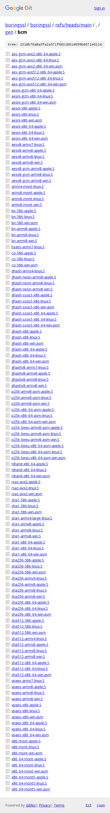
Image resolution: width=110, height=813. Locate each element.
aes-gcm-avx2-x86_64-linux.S (35, 60)
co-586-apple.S (24, 253)
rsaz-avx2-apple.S (26, 481)
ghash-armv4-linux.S (28, 270)
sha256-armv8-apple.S (30, 584)
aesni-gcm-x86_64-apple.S (33, 90)
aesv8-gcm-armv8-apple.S (33, 168)
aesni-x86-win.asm (27, 120)
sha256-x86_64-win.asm (31, 614)
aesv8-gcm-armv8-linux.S (32, 174)
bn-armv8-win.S (24, 240)
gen (9, 32)
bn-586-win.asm (25, 222)
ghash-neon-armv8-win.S (32, 289)
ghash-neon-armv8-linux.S (33, 282)
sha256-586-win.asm (29, 572)
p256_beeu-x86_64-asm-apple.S (38, 445)
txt (88, 805)
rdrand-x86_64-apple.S (30, 463)
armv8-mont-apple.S (28, 192)
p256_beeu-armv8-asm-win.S (35, 439)
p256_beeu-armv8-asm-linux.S (36, 433)
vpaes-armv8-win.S (27, 698)
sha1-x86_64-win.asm (29, 554)
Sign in (99, 8)
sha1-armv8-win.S (26, 536)
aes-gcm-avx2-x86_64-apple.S (36, 53)
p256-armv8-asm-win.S (31, 403)
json (101, 805)
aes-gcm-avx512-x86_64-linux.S (37, 78)
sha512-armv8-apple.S (30, 644)
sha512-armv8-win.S (28, 656)
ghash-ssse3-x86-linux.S (31, 301)
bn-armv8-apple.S (26, 228)
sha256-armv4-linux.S (29, 578)
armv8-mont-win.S (27, 204)
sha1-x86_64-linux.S (28, 548)
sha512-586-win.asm (29, 632)
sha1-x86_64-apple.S (28, 542)
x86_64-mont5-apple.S (30, 777)
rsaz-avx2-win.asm (27, 493)
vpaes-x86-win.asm (27, 716)
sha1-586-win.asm (27, 512)
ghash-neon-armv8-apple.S (34, 277)
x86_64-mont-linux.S (28, 765)
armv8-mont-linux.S (28, 198)
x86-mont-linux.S (25, 746)
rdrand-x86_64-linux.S (29, 469)
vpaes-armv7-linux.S (28, 680)
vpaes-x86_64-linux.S (29, 729)
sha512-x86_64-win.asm (31, 674)
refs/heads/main (73, 25)
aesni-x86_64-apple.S (29, 126)
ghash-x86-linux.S (26, 337)
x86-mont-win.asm (27, 753)
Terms (59, 805)
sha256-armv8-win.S (28, 596)
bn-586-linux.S (23, 216)
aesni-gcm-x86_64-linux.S (32, 96)
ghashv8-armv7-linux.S (30, 367)
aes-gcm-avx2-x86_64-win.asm (37, 66)
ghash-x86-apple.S (27, 331)
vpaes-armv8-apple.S (29, 686)
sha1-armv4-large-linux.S (32, 518)
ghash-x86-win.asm (27, 343)
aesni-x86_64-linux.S (28, 132)
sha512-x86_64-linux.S (30, 668)
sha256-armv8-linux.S (29, 590)
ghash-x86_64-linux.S (29, 355)
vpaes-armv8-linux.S (28, 692)
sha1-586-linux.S (25, 505)
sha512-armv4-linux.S (29, 638)
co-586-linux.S (23, 258)
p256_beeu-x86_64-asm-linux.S (37, 451)
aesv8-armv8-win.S (27, 162)
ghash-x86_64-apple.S (29, 349)
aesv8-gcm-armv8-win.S (31, 180)
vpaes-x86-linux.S (26, 710)
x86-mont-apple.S (26, 741)
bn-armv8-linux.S (25, 234)
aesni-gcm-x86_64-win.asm (34, 102)
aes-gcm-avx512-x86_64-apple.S (38, 72)
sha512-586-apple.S (28, 620)
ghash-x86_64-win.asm (30, 361)
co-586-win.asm (25, 265)
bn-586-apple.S (24, 210)
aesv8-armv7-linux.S (28, 144)
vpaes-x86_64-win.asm (30, 734)
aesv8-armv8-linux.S (28, 156)
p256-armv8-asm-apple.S (32, 391)
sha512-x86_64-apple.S (30, 662)
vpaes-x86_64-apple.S (29, 722)
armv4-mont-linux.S (28, 186)
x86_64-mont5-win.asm (31, 789)
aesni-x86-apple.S (26, 108)
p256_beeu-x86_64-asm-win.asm (38, 457)
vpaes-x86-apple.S (26, 704)
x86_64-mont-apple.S (29, 758)
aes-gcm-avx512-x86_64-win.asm (39, 84)
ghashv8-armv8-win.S (29, 385)
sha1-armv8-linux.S (27, 530)
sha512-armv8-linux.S (29, 650)
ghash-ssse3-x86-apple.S (32, 294)
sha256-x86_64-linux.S (30, 608)
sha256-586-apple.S (28, 560)
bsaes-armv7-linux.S (28, 246)
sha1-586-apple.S (26, 499)
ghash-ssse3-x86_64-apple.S (35, 313)
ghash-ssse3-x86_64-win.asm (36, 325)
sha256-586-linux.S (27, 566)
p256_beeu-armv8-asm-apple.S (37, 427)
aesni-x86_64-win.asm (30, 138)
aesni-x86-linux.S (25, 114)
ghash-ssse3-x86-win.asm (33, 307)
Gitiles (31, 805)
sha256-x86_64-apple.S (30, 602)
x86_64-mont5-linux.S (29, 783)
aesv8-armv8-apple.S (29, 150)
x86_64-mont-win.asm (30, 771)
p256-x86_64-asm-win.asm (34, 421)
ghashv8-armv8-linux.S (30, 379)
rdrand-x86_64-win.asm (31, 475)
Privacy (45, 805)
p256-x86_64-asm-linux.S (32, 415)
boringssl (15, 25)
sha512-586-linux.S (27, 626)
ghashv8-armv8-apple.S (31, 373)
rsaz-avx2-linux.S (25, 487)
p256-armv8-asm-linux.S (31, 397)
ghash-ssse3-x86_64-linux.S (34, 319)
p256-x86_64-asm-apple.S (33, 409)
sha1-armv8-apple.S (28, 524)
